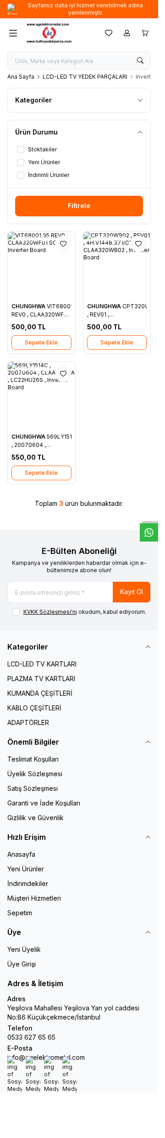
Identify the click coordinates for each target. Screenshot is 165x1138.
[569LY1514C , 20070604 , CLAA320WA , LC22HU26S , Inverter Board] (41, 395)
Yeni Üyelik (24, 949)
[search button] (140, 60)
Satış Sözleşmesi (32, 788)
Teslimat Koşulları (33, 759)
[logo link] (59, 33)
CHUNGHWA (29, 306)
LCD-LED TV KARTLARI (42, 664)
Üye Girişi (21, 964)
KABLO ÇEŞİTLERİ (34, 708)
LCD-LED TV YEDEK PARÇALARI (85, 76)
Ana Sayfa (20, 76)
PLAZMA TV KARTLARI (41, 678)
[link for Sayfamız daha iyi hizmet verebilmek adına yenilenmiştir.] (79, 9)
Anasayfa (21, 854)
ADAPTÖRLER (28, 722)
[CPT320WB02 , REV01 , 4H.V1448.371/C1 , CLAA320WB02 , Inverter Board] (117, 265)
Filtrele (79, 205)
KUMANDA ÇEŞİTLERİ (39, 693)
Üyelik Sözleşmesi (34, 774)
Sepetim (19, 913)
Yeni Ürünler (25, 869)
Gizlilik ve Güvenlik (35, 817)
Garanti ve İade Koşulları (43, 803)
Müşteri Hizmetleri (34, 898)
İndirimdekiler (27, 883)
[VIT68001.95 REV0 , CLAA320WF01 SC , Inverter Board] (41, 265)
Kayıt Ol (131, 592)
